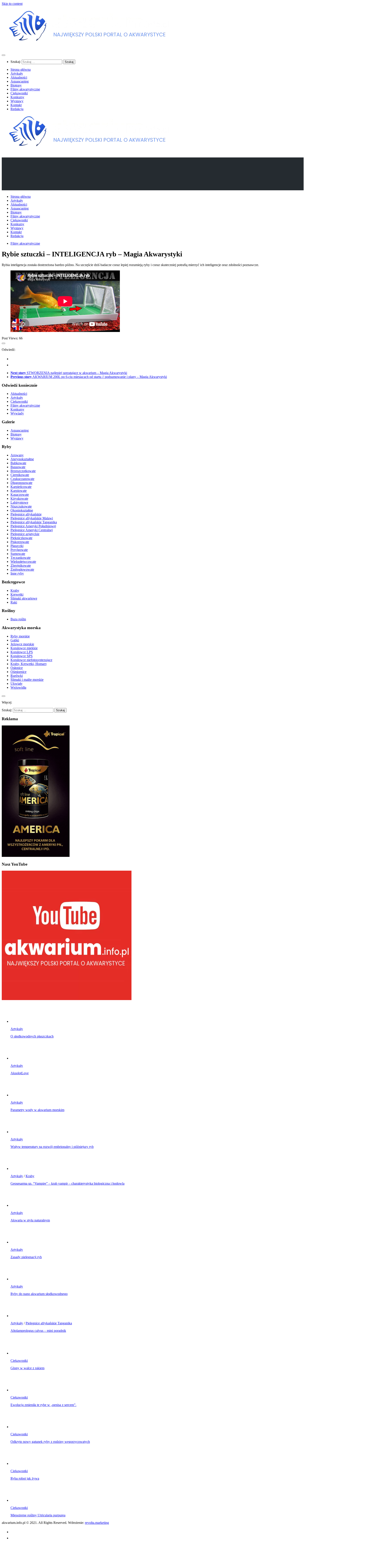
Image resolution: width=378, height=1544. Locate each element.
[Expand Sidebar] (3, 343)
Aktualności (18, 77)
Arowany (17, 455)
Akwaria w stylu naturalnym (30, 1220)
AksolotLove (19, 1073)
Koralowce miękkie (24, 648)
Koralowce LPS (21, 652)
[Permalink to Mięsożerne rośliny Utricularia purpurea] (19, 1500)
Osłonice (16, 668)
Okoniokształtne (21, 510)
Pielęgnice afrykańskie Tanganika (33, 522)
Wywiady (17, 413)
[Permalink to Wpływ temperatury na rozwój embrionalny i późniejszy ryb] (19, 1132)
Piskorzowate (19, 542)
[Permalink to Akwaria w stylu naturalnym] (19, 1205)
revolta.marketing (97, 1523)
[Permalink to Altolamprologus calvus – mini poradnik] (19, 1316)
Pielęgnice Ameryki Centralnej (31, 530)
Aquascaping (19, 81)
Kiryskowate (19, 498)
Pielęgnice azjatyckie (24, 534)
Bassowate (17, 467)
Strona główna (20, 69)
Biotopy (16, 85)
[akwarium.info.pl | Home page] (89, 46)
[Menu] (3, 55)
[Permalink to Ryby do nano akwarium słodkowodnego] (19, 1279)
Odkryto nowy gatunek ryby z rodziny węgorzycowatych (50, 1441)
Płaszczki (16, 546)
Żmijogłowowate (22, 569)
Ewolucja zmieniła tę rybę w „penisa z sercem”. (43, 1405)
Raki (13, 602)
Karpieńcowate (21, 487)
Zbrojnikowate (20, 565)
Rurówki (16, 676)
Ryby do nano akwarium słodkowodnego (39, 1294)
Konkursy (17, 97)
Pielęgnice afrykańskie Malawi (31, 518)
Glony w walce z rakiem (27, 1368)
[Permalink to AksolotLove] (19, 1058)
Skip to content (12, 3)
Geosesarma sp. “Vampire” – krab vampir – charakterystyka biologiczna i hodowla (67, 1183)
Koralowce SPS (21, 656)
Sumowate (17, 554)
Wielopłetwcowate (23, 561)
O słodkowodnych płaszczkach (32, 1036)
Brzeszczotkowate (23, 471)
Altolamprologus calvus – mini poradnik (38, 1330)
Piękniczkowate (21, 538)
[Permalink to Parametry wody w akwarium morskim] (19, 1095)
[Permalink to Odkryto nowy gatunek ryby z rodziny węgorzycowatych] (19, 1427)
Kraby (14, 590)
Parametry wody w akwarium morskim (37, 1110)
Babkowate (18, 463)
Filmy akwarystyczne (25, 89)
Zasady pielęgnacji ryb (26, 1257)
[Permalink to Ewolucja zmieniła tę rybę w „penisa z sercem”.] (19, 1390)
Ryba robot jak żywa (24, 1478)
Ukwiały (16, 683)
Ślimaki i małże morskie (27, 679)
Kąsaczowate (19, 494)
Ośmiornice (18, 672)
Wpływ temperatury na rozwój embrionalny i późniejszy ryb (52, 1147)
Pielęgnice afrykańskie (26, 514)
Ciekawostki (19, 93)
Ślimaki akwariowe (23, 598)
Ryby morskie (20, 636)
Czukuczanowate (22, 479)
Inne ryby (17, 573)
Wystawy (16, 101)
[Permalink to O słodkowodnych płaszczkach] (19, 1021)
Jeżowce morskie (22, 644)
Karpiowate (18, 490)
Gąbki (14, 640)
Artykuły (16, 73)
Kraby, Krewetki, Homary (28, 664)
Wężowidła (18, 687)
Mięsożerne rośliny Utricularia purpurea (37, 1515)
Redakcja (16, 109)
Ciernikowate (19, 475)
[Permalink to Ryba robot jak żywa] (19, 1463)
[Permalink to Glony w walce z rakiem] (19, 1353)
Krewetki (16, 594)
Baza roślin (18, 619)
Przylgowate (19, 550)
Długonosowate (21, 483)
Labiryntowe (19, 502)
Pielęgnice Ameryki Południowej (33, 526)
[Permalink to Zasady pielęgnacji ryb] (19, 1242)
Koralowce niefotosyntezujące (31, 660)
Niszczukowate (21, 506)
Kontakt (16, 105)
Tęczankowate (20, 557)
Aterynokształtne (22, 459)
